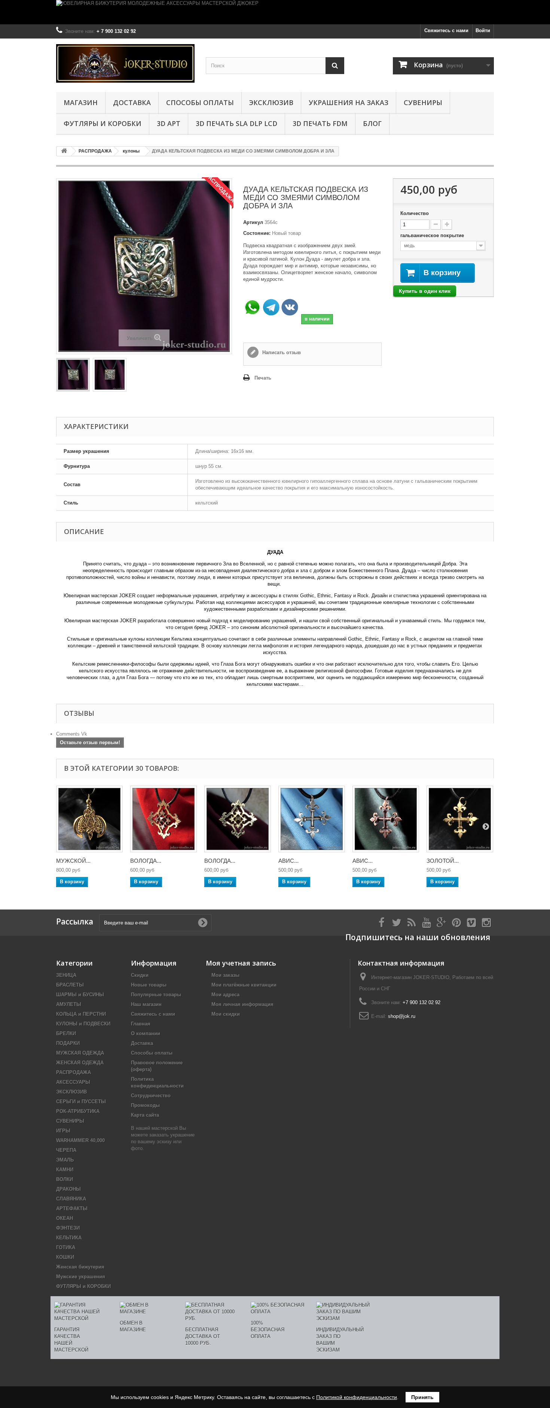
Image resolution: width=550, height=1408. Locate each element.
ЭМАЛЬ (65, 1160)
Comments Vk (71, 734)
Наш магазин (146, 1004)
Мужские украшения (80, 1276)
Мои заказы (225, 975)
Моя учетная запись (241, 962)
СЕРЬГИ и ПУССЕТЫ (81, 1101)
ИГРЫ (63, 1131)
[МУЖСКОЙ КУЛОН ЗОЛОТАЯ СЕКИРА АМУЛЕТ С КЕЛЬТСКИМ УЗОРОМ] (89, 819)
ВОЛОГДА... (145, 861)
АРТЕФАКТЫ (72, 1208)
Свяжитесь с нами (446, 30)
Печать (262, 378)
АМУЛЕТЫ (68, 1004)
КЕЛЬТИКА (69, 1237)
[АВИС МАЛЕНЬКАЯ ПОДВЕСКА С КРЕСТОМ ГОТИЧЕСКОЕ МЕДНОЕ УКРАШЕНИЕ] (385, 819)
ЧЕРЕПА (66, 1150)
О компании (145, 1033)
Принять (422, 1397)
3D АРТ (168, 123)
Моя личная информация (242, 1004)
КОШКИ (65, 1257)
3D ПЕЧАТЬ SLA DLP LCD (236, 123)
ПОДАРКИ (68, 1043)
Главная (140, 1024)
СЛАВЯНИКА (71, 1199)
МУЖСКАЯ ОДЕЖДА (80, 1053)
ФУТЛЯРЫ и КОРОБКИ (102, 123)
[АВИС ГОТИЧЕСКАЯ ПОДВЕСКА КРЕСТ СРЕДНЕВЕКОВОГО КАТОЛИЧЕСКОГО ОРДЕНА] (311, 819)
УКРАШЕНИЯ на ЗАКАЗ (348, 102)
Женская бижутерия (80, 1267)
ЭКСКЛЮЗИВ (271, 102)
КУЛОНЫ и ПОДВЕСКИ (83, 1024)
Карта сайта (145, 1115)
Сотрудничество (151, 1095)
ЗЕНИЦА (66, 975)
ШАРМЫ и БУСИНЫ (80, 994)
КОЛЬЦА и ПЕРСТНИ (81, 1014)
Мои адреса (225, 994)
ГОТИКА (65, 1247)
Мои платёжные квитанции (243, 985)
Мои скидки (225, 1014)
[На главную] (64, 151)
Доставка (132, 102)
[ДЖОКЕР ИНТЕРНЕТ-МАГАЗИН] (125, 63)
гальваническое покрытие (432, 235)
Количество (414, 213)
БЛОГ (372, 123)
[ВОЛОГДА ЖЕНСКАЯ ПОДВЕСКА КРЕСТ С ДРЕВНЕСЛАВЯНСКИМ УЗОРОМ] (163, 819)
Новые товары (148, 985)
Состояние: (257, 233)
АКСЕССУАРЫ (73, 1082)
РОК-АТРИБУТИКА (78, 1111)
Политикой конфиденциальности (356, 1397)
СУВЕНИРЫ (423, 102)
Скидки (140, 975)
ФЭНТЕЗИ (68, 1228)
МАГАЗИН (81, 102)
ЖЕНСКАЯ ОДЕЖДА (80, 1062)
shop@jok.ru (401, 1016)
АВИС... (288, 861)
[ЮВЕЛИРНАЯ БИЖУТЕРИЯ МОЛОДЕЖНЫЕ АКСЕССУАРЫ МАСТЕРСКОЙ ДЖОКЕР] (275, 12)
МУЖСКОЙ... (73, 861)
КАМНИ (64, 1169)
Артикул (253, 222)
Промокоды (145, 1105)
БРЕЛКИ (66, 1033)
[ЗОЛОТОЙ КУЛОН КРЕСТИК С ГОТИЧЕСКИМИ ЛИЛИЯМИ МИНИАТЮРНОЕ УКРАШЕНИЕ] (460, 819)
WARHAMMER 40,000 (80, 1140)
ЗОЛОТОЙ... (443, 861)
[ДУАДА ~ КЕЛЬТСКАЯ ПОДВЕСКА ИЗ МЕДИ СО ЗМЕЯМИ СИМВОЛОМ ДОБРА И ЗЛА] (72, 374)
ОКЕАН (64, 1218)
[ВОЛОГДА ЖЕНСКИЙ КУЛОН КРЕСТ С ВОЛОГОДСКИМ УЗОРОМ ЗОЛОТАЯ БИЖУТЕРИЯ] (237, 819)
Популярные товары (156, 994)
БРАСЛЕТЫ (70, 985)
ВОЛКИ (64, 1179)
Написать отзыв (281, 352)
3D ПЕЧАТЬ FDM (320, 123)
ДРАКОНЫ (68, 1189)
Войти (483, 30)
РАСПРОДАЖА (73, 1072)
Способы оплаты (200, 102)
